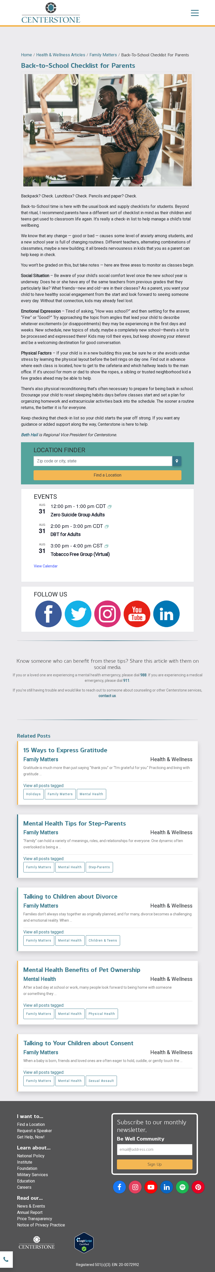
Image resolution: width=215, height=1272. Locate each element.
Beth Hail (29, 434)
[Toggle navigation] (195, 12)
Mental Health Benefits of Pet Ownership (81, 970)
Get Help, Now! (31, 1137)
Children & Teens (103, 940)
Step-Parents (99, 867)
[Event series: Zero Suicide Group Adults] (109, 506)
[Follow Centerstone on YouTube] (136, 613)
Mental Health (91, 794)
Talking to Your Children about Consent (78, 1043)
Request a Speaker (34, 1130)
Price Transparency (34, 1218)
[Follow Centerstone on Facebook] (48, 613)
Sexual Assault (101, 1081)
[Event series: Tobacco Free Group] (106, 546)
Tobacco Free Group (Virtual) (80, 554)
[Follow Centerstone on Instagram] (107, 613)
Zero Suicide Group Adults (78, 514)
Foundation (27, 1168)
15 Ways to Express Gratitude (65, 750)
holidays (33, 794)
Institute (24, 1162)
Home (26, 54)
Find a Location (107, 475)
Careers (24, 1187)
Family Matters (103, 54)
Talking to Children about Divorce (70, 896)
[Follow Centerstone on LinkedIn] (166, 613)
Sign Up (155, 1164)
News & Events (31, 1206)
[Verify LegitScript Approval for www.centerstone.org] (84, 1242)
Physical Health (102, 1014)
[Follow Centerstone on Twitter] (78, 613)
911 (126, 680)
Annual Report (29, 1212)
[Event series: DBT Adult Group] (107, 526)
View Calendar (46, 566)
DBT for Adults (66, 534)
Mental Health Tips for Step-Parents (74, 823)
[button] (119, 1188)
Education (26, 1181)
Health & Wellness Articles (60, 54)
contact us (107, 696)
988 (143, 675)
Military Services (32, 1174)
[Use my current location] (176, 461)
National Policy (31, 1155)
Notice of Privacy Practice (41, 1225)
